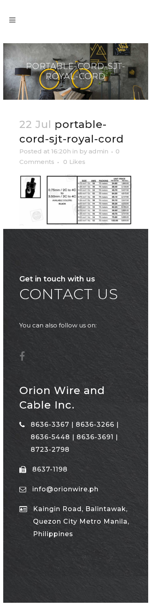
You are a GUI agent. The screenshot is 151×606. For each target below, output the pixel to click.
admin (98, 151)
